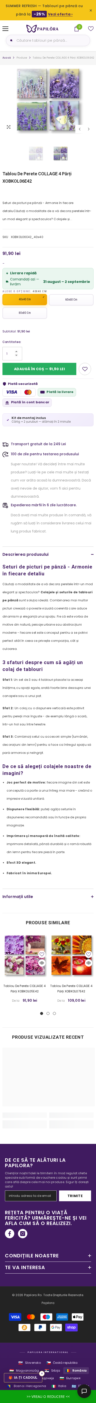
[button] (79, 129)
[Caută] (10, 40)
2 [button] (48, 1013)
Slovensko (29, 1362)
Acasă (6, 58)
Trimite (75, 1195)
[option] (48, 99)
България (70, 1378)
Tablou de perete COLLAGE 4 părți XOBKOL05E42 (24, 988)
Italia (58, 1386)
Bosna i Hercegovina (26, 1386)
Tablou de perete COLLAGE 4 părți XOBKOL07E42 (71, 988)
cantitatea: (11, 342)
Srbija (52, 1370)
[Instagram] (22, 1233)
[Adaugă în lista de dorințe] (85, 369)
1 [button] (41, 1013)
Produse (21, 58)
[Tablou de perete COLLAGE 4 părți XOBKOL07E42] (71, 955)
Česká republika (62, 1362)
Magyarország (24, 1370)
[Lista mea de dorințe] (91, 28)
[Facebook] (9, 1233)
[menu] (5, 29)
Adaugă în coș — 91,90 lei (39, 369)
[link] (24, 1115)
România (76, 1370)
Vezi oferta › (60, 14)
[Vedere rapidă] (42, 963)
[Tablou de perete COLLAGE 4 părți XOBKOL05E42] (24, 955)
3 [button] (54, 1013)
